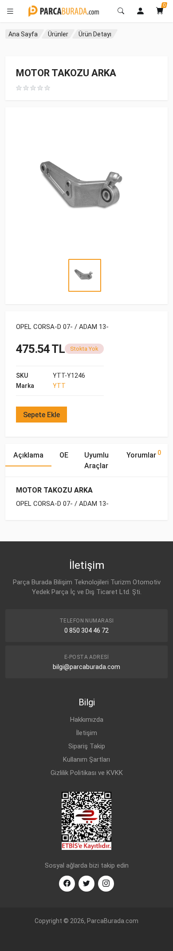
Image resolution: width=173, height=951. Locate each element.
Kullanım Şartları (86, 759)
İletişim (86, 733)
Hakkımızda (86, 720)
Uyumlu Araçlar (96, 460)
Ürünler (58, 34)
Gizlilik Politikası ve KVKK (87, 773)
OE (63, 455)
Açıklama (28, 455)
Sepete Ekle (41, 415)
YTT (59, 385)
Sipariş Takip (86, 746)
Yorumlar (143, 454)
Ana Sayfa (23, 34)
